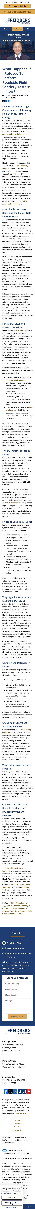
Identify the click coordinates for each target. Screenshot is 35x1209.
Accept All (11, 1198)
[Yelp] (29, 1091)
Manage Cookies (23, 1153)
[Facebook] (6, 1091)
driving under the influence (13, 134)
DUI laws (20, 330)
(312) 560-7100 (15, 1050)
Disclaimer (17, 1124)
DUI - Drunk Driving (19, 903)
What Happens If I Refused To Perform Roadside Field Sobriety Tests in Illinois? (17, 911)
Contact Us (17, 29)
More (29, 29)
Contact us (14, 884)
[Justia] (20, 1091)
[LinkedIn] (15, 1091)
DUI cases (12, 503)
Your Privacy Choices (16, 1150)
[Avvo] (24, 1091)
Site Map (17, 1127)
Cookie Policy (9, 1153)
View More (19, 1113)
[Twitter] (10, 1091)
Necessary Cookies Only (11, 1203)
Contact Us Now (17, 1017)
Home (6, 29)
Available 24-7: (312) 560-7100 (17, 12)
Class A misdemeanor (16, 380)
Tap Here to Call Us (17, 6)
